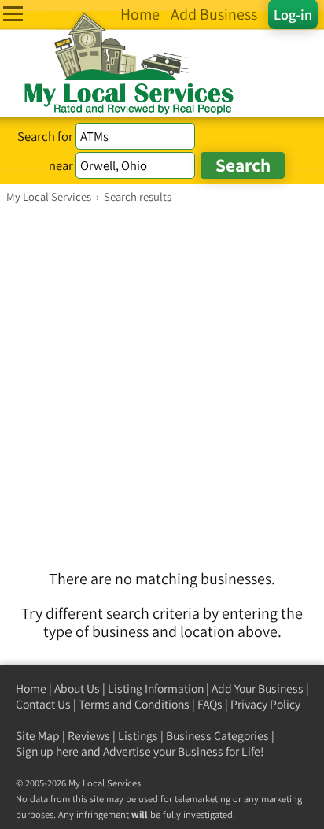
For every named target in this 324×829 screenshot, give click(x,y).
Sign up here (47, 751)
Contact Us (43, 704)
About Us (77, 688)
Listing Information (156, 688)
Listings (138, 735)
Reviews (89, 735)
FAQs (210, 704)
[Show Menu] (13, 13)
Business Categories (217, 735)
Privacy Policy (265, 704)
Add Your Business (258, 688)
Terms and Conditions (134, 704)
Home (31, 688)
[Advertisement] (162, 374)
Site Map (38, 735)
